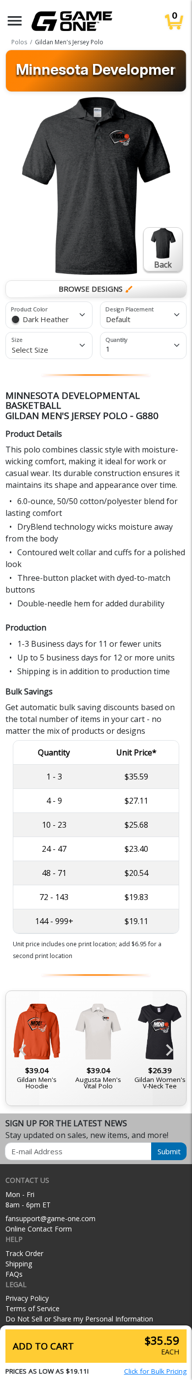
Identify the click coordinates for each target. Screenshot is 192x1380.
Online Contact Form (38, 1228)
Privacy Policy (27, 1298)
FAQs (14, 1274)
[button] (14, 20)
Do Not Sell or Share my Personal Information (79, 1318)
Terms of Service (32, 1308)
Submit (169, 1151)
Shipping (18, 1263)
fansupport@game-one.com (50, 1218)
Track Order (24, 1253)
